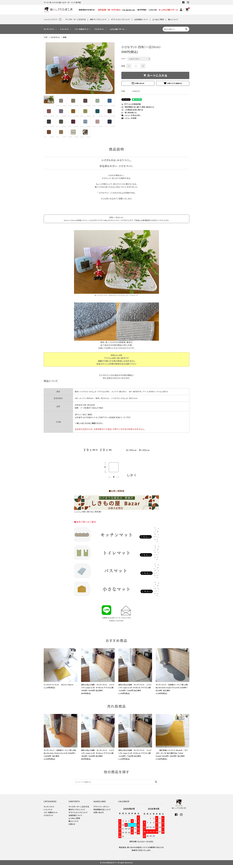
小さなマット (99, 29)
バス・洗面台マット (82, 29)
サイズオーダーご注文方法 (75, 19)
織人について (173, 19)
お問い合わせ (138, 83)
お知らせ (72, 824)
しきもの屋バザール (117, 29)
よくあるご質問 (158, 19)
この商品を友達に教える (132, 110)
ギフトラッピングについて (120, 19)
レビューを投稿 (128, 118)
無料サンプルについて (98, 19)
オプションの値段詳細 (131, 104)
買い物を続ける (129, 112)
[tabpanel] (80, 68)
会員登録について (141, 19)
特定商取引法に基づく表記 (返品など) (137, 107)
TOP (46, 37)
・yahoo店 (152, 9)
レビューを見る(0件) (130, 115)
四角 (64, 37)
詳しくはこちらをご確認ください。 (90, 423)
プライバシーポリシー (101, 806)
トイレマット (64, 29)
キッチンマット (49, 29)
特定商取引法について (102, 809)
